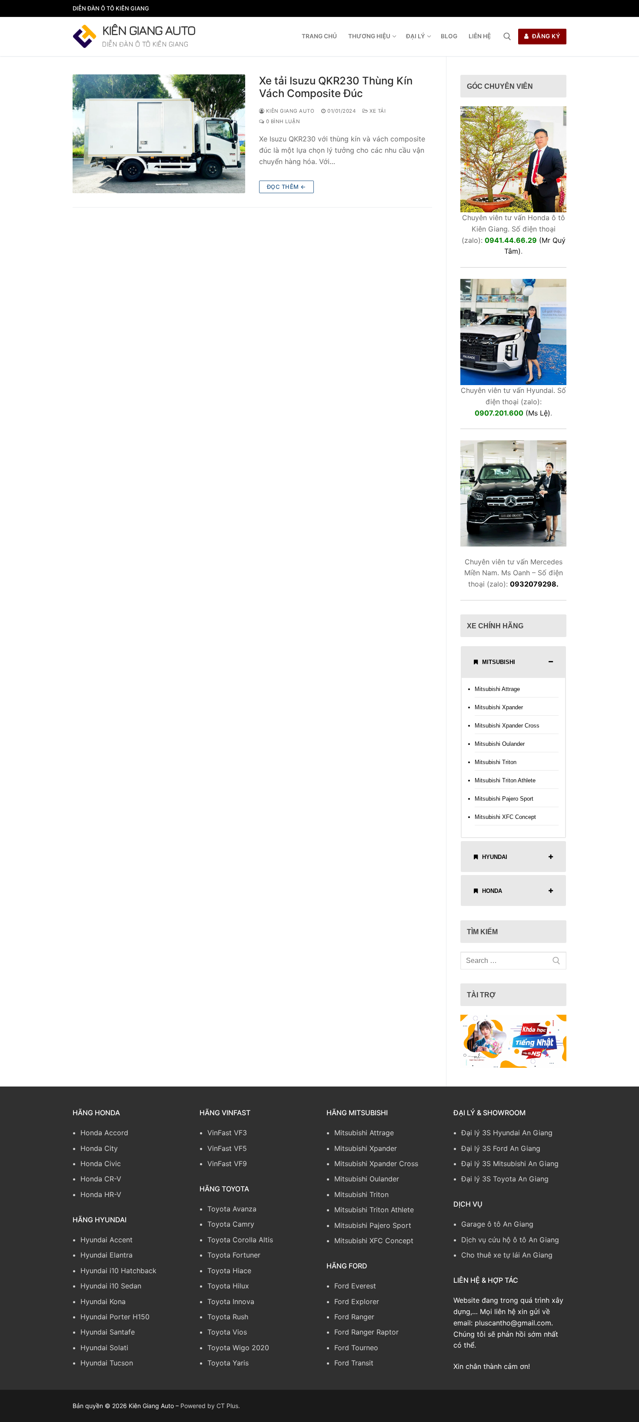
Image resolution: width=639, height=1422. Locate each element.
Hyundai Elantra (106, 1255)
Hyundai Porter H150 (115, 1316)
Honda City (99, 1148)
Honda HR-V (100, 1194)
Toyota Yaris (228, 1362)
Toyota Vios (227, 1332)
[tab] (513, 661)
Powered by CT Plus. (210, 1405)
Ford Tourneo (356, 1347)
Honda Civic (100, 1163)
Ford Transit (353, 1362)
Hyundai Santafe (107, 1332)
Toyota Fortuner (233, 1255)
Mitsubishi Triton (495, 762)
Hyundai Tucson (106, 1362)
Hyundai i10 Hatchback (118, 1270)
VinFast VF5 (227, 1148)
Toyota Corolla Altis (240, 1239)
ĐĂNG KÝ (545, 36)
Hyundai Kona (103, 1301)
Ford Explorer (356, 1301)
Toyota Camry (230, 1224)
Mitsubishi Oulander (500, 744)
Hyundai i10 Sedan (110, 1285)
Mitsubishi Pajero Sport (504, 798)
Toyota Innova (230, 1301)
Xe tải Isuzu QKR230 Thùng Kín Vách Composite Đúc (336, 87)
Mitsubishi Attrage (497, 689)
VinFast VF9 (227, 1163)
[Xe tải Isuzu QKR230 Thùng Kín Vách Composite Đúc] (159, 133)
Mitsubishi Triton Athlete (505, 780)
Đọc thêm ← (286, 186)
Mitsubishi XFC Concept (505, 817)
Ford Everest (355, 1285)
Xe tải (377, 111)
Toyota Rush (227, 1316)
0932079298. (534, 584)
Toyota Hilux (228, 1285)
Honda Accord (104, 1132)
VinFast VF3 (227, 1132)
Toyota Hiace (229, 1270)
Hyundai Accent (106, 1239)
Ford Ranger (354, 1316)
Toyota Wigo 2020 (238, 1347)
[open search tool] (507, 36)
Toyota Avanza (231, 1208)
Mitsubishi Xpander (499, 707)
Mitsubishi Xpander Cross (507, 725)
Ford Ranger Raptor (366, 1332)
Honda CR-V (100, 1178)
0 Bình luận (282, 121)
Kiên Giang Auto (149, 30)
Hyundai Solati (104, 1347)
